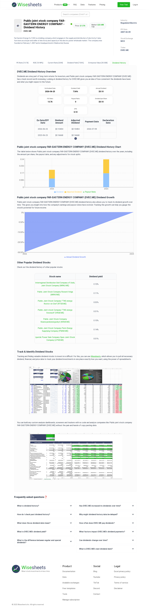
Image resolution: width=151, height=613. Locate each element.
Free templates (68, 588)
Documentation (68, 571)
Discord (96, 588)
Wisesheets (96, 356)
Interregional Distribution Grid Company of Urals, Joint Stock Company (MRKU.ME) (55, 284)
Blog (95, 571)
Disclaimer (118, 588)
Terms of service (121, 583)
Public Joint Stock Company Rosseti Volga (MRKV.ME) (55, 293)
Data (64, 577)
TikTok (96, 583)
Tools (64, 594)
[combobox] (75, 14)
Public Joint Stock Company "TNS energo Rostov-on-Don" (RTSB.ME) (55, 302)
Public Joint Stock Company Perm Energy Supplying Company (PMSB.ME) (55, 329)
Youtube (96, 577)
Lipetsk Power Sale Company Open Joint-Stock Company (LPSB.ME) (55, 338)
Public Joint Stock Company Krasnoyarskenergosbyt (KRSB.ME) (55, 320)
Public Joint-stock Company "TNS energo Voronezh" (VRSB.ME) (55, 311)
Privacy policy (120, 577)
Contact (96, 594)
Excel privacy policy (122, 571)
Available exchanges (70, 583)
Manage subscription (71, 600)
